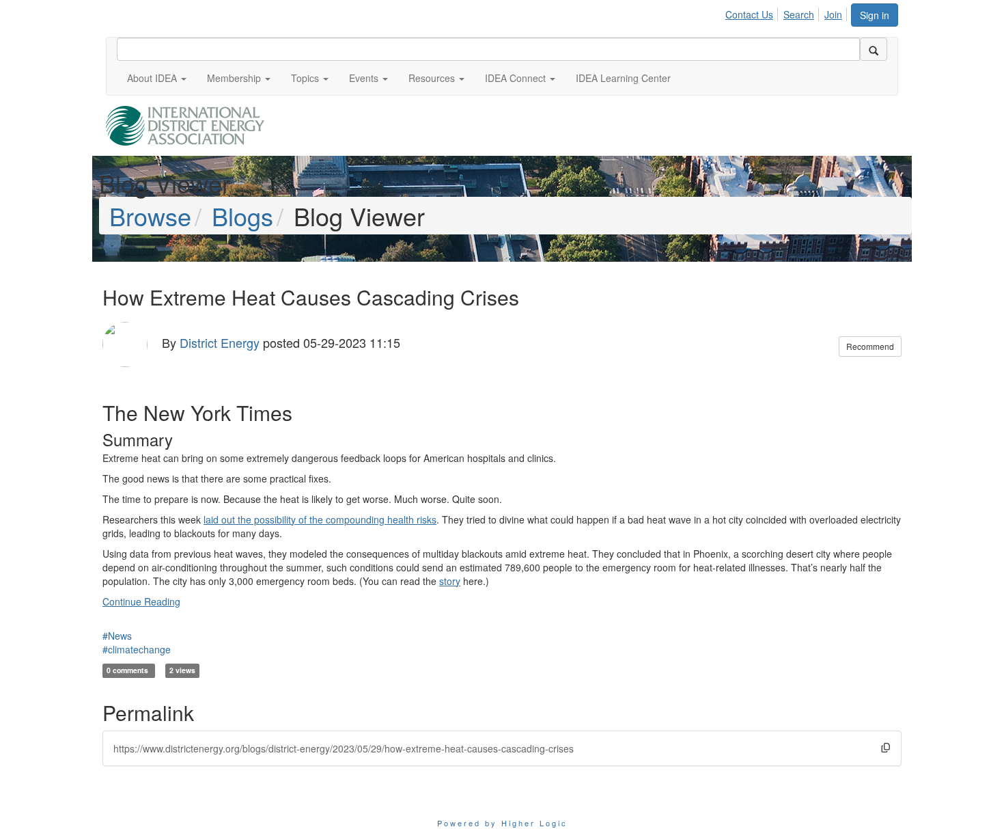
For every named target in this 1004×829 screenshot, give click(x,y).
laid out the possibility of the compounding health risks (320, 519)
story (449, 581)
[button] (157, 78)
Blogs (242, 215)
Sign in (874, 15)
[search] (873, 49)
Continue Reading (141, 601)
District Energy (220, 342)
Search (798, 14)
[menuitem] (753, 12)
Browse (150, 215)
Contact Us (749, 14)
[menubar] (787, 12)
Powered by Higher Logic (502, 822)
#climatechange (136, 649)
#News (117, 635)
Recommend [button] (870, 346)
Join (833, 14)
